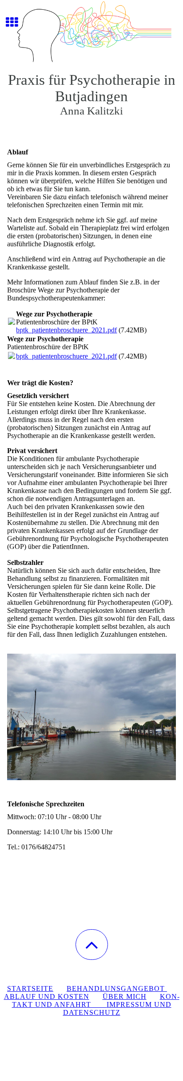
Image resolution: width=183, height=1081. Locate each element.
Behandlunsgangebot (117, 988)
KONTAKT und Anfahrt (95, 1000)
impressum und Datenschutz (117, 1008)
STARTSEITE (30, 988)
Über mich (125, 996)
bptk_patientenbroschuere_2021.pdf (66, 330)
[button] (92, 944)
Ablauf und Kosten (46, 996)
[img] (91, 33)
